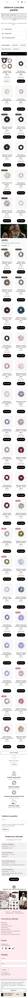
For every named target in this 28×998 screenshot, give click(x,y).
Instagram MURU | (16, 911)
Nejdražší (23, 45)
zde (2, 987)
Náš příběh (4, 922)
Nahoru (14, 764)
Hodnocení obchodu (14, 836)
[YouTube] (9, 948)
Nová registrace (5, 973)
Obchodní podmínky (6, 932)
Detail (6, 81)
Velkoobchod (4, 927)
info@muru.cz (4, 944)
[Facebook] (2, 948)
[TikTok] (12, 948)
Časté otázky (4, 924)
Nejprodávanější (6, 49)
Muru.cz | (8, 911)
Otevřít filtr (5, 53)
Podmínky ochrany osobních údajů (10, 934)
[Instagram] (6, 948)
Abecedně (16, 49)
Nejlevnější (15, 45)
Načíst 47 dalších (14, 752)
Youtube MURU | (9, 913)
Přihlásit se (5, 829)
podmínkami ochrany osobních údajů (13, 825)
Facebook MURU (19, 913)
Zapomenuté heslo (6, 974)
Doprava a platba (5, 929)
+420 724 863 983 (5, 945)
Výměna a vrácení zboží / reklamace (10, 931)
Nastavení (13, 990)
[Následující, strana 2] (14, 757)
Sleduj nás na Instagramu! (14, 889)
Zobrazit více (14, 879)
